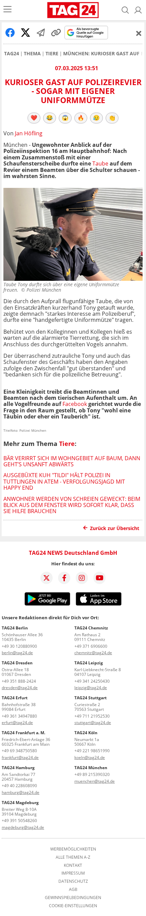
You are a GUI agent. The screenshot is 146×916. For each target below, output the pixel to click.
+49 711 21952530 (92, 716)
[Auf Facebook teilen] (10, 32)
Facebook (75, 404)
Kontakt (73, 865)
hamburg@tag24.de (20, 792)
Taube (101, 163)
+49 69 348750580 (19, 751)
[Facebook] (64, 578)
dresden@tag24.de (20, 687)
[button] (138, 10)
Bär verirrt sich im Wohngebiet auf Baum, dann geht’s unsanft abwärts (71, 461)
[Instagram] (82, 578)
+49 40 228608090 (19, 785)
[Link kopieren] (56, 32)
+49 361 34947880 (19, 716)
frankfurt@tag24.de (20, 757)
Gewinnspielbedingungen (73, 897)
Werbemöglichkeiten (73, 849)
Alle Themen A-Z (73, 857)
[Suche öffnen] (125, 10)
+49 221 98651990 (92, 751)
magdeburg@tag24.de (23, 827)
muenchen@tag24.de (94, 781)
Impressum (73, 873)
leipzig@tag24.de (90, 687)
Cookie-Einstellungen (73, 905)
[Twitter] (46, 578)
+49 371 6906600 (90, 646)
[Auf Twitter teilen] (25, 32)
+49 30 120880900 (19, 646)
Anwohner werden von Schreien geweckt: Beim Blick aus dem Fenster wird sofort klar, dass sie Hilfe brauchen (71, 505)
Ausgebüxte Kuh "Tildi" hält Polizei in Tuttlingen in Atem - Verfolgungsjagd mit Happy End (64, 481)
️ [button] (34, 117)
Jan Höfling (28, 133)
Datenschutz (73, 881)
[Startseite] (73, 10)
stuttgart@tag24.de (92, 722)
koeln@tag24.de (89, 757)
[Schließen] (139, 33)
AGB (73, 889)
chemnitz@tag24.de (93, 653)
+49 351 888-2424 (19, 681)
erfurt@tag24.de (17, 722)
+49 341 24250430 (92, 681)
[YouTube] (99, 578)
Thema (32, 53)
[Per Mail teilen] (41, 32)
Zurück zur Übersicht (114, 528)
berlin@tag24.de (17, 653)
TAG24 (11, 53)
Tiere (51, 53)
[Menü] (7, 10)
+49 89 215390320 (92, 774)
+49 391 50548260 (19, 820)
